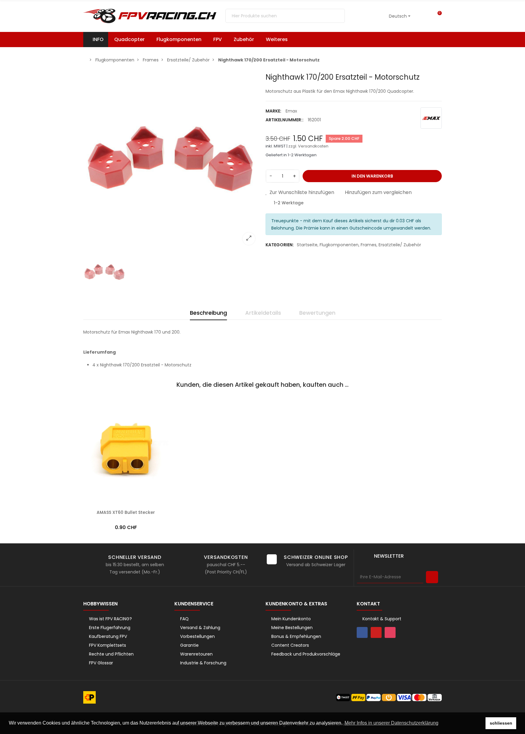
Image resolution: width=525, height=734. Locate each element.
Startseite (307, 245)
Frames (368, 245)
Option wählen (126, 503)
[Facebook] (362, 632)
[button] (280, 39)
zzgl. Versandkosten (308, 146)
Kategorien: (280, 245)
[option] (171, 161)
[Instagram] (390, 632)
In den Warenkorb (372, 176)
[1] (432, 577)
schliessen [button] (501, 723)
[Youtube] (376, 632)
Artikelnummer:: (285, 120)
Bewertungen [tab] (317, 313)
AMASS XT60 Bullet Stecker (126, 512)
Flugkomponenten (339, 245)
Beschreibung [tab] (208, 313)
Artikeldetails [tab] (263, 313)
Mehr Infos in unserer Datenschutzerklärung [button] (391, 722)
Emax (291, 111)
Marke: (273, 111)
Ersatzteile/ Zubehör (400, 245)
